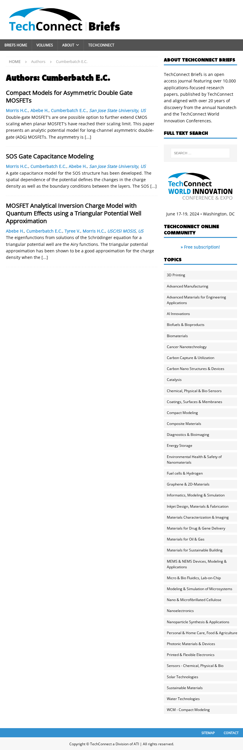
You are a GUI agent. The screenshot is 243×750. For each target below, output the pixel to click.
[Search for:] (200, 153)
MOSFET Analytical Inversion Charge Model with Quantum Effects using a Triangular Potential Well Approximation (73, 213)
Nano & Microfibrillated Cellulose (194, 599)
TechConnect (101, 45)
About (68, 45)
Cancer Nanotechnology (187, 346)
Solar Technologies (182, 676)
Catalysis (174, 379)
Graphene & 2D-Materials (188, 484)
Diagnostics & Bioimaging (188, 434)
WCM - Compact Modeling (188, 709)
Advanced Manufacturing (187, 286)
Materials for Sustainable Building (195, 550)
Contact (231, 732)
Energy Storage (179, 445)
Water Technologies (183, 698)
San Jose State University (113, 110)
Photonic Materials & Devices (191, 643)
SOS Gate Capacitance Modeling (50, 156)
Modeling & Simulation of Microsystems (199, 588)
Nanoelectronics (180, 610)
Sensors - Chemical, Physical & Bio (195, 665)
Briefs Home (15, 45)
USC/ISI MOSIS (121, 231)
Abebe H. (40, 110)
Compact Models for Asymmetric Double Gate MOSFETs (69, 96)
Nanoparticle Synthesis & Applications (198, 621)
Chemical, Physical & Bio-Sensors (194, 390)
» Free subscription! (200, 247)
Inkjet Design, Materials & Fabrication (197, 506)
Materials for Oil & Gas (185, 539)
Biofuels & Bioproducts (185, 324)
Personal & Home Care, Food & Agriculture (202, 632)
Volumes (44, 45)
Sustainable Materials (185, 687)
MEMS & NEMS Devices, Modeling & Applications (197, 564)
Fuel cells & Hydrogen (185, 473)
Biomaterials (177, 335)
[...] (88, 137)
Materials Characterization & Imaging (198, 517)
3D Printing (176, 274)
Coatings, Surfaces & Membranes (194, 401)
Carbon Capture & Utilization (190, 357)
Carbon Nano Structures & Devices (195, 368)
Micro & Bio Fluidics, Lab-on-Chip (194, 577)
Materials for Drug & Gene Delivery (196, 528)
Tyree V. (72, 231)
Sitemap (208, 732)
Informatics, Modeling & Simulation (196, 495)
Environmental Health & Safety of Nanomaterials (194, 459)
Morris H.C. (17, 110)
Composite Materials (184, 423)
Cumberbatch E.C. (69, 110)
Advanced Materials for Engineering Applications (196, 300)
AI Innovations (178, 313)
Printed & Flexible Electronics (191, 654)
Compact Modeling (182, 412)
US (143, 110)
